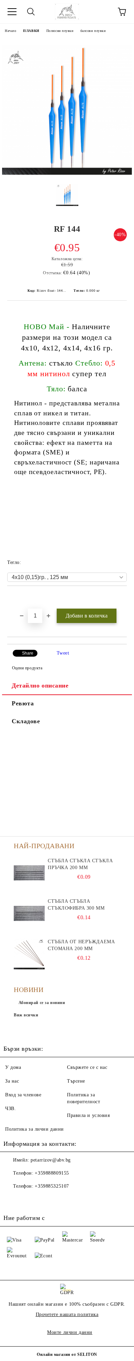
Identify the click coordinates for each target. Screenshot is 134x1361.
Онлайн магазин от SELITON (67, 1354)
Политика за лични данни (34, 1129)
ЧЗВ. (10, 1108)
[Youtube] (27, 1200)
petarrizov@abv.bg (51, 1160)
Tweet (63, 653)
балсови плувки (93, 31)
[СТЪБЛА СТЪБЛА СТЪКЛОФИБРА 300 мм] (29, 913)
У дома (13, 1067)
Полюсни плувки (60, 31)
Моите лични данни (69, 1332)
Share (27, 653)
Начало (10, 31)
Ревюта (23, 703)
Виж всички (26, 1015)
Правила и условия (88, 1115)
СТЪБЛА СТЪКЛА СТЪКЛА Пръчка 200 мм (80, 864)
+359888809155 (52, 1173)
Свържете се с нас (87, 1067)
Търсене (76, 1081)
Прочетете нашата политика (67, 1314)
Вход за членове (23, 1094)
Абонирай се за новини (42, 1002)
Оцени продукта (27, 668)
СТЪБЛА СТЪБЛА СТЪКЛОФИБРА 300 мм (76, 905)
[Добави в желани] (122, 597)
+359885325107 (52, 1186)
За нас (12, 1081)
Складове (26, 721)
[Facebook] (12, 1200)
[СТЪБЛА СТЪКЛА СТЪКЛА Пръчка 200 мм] (29, 872)
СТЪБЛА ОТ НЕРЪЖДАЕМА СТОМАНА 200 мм (81, 945)
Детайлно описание (40, 685)
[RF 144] (67, 173)
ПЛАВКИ (31, 31)
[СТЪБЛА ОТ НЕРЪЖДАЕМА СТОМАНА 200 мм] (29, 953)
